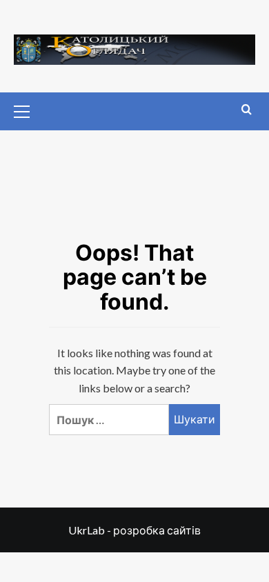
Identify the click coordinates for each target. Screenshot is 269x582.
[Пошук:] (109, 419)
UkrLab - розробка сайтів (134, 529)
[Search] (246, 110)
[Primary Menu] (27, 109)
